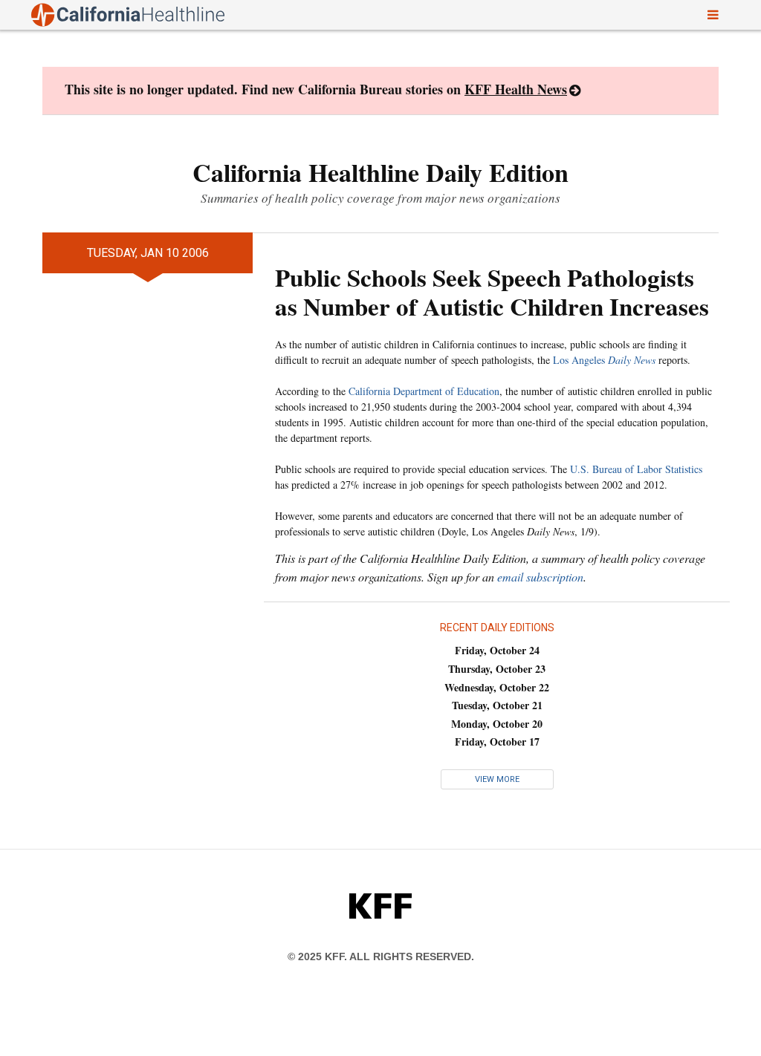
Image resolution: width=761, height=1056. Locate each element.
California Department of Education (424, 391)
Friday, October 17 (497, 741)
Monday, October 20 (497, 723)
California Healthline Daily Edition (380, 172)
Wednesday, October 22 (496, 687)
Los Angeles (604, 360)
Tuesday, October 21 (497, 705)
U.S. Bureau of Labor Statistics (636, 469)
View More (497, 779)
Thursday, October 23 (496, 669)
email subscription (540, 576)
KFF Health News (515, 89)
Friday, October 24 (497, 650)
